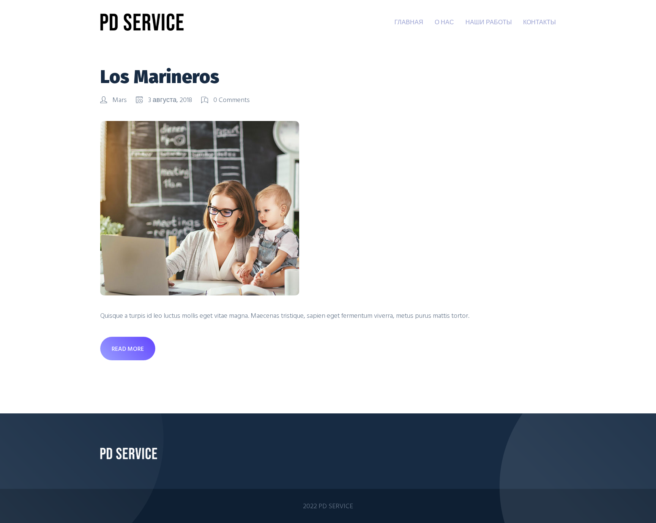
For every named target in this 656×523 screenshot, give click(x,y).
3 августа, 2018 (170, 99)
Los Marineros (159, 77)
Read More (128, 348)
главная (408, 22)
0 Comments (231, 99)
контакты (539, 22)
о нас (444, 22)
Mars (119, 99)
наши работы (488, 22)
